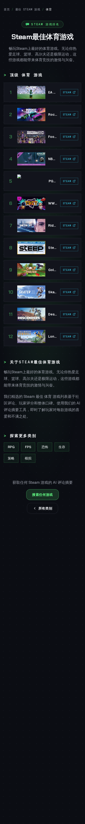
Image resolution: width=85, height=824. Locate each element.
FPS (28, 447)
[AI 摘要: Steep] (42, 247)
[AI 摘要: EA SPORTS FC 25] (42, 92)
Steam (67, 92)
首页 (7, 9)
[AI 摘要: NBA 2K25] (42, 158)
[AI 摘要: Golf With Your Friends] (42, 269)
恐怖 (45, 447)
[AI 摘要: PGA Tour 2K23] (42, 181)
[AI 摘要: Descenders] (42, 314)
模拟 (28, 458)
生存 (62, 447)
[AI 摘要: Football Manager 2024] (42, 136)
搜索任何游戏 (42, 495)
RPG (11, 447)
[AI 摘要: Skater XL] (42, 292)
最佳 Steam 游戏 (27, 9)
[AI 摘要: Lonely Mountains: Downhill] (42, 336)
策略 (11, 458)
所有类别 (45, 508)
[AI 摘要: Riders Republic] (42, 225)
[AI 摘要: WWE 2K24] (42, 203)
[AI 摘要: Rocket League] (42, 114)
